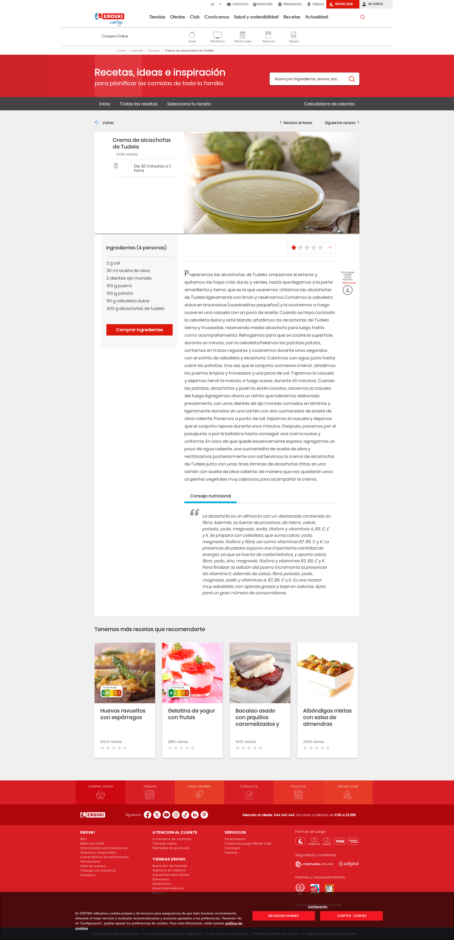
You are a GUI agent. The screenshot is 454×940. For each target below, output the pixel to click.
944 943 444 (284, 815)
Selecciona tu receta (189, 104)
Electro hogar (243, 34)
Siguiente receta (340, 122)
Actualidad (316, 16)
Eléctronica (162, 884)
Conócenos (217, 16)
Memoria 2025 (92, 843)
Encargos (232, 848)
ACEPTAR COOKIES (351, 916)
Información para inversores (103, 848)
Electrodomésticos (168, 888)
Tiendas (157, 16)
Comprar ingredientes (139, 330)
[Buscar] (351, 79)
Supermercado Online (171, 875)
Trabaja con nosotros (98, 870)
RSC (83, 839)
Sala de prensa (93, 866)
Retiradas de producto (171, 848)
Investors (88, 875)
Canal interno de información (104, 857)
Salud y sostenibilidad (256, 16)
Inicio (104, 104)
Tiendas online (165, 843)
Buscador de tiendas (170, 866)
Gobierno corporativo (98, 852)
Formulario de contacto (172, 839)
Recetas (292, 16)
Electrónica (217, 34)
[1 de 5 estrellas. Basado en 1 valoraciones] (311, 247)
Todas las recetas (139, 104)
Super (192, 34)
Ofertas (177, 16)
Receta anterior (298, 122)
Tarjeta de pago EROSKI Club (248, 843)
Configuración (317, 907)
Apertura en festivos (169, 870)
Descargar (348, 290)
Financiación (235, 839)
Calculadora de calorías (329, 104)
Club (195, 16)
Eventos (231, 852)
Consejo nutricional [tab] (210, 496)
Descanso (268, 34)
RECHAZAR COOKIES (283, 916)
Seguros (293, 34)
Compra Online (115, 36)
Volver (108, 122)
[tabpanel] (260, 559)
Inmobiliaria (90, 861)
